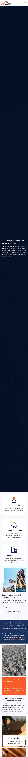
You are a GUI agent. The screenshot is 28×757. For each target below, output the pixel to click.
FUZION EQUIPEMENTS (15, 639)
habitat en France (15, 707)
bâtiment (6, 254)
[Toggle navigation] (25, 3)
